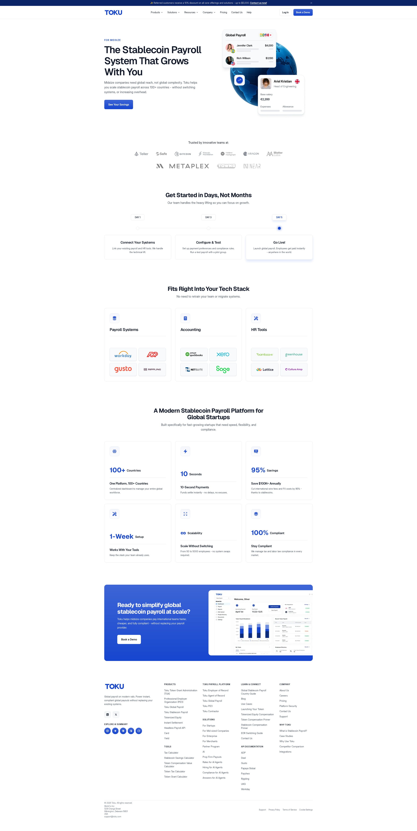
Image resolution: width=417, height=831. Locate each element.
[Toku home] (113, 12)
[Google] (115, 731)
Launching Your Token (252, 709)
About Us (284, 690)
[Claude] (123, 731)
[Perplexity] (131, 731)
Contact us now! (258, 2)
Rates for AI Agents (212, 762)
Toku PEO (208, 706)
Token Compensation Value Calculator (178, 765)
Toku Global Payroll (174, 707)
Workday (245, 789)
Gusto (244, 763)
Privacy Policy (274, 810)
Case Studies (286, 736)
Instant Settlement (173, 722)
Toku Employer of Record (215, 690)
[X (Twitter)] (116, 714)
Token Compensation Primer (255, 719)
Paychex (245, 773)
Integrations (285, 751)
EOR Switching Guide (252, 733)
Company (208, 12)
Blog (243, 698)
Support (284, 716)
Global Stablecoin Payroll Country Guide (253, 692)
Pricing (223, 12)
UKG (243, 784)
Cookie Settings (306, 810)
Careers (284, 695)
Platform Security (288, 706)
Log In (285, 12)
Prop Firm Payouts (212, 757)
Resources (189, 12)
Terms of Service (290, 810)
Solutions (172, 12)
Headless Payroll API (174, 727)
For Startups (209, 725)
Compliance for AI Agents (216, 772)
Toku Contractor (211, 711)
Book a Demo (303, 12)
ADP (243, 752)
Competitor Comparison (292, 746)
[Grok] (139, 731)
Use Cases (246, 704)
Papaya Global (248, 768)
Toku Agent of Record (214, 695)
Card (166, 733)
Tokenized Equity (172, 717)
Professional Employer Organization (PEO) (175, 700)
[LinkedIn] (107, 714)
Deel (243, 757)
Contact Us (237, 12)
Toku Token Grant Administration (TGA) (180, 692)
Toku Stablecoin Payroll (176, 712)
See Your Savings (118, 104)
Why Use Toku (287, 741)
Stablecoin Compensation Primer (254, 726)
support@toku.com (112, 816)
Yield (166, 738)
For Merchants (210, 741)
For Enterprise (210, 736)
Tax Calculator (171, 752)
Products (155, 12)
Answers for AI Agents (214, 777)
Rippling (245, 778)
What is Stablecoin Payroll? (293, 730)
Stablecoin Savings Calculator (179, 757)
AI (204, 751)
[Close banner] (311, 2)
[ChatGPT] (107, 731)
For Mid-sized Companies (216, 730)
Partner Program (211, 746)
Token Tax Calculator (174, 771)
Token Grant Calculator (175, 776)
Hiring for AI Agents (213, 767)
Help (249, 12)
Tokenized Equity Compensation (257, 714)
